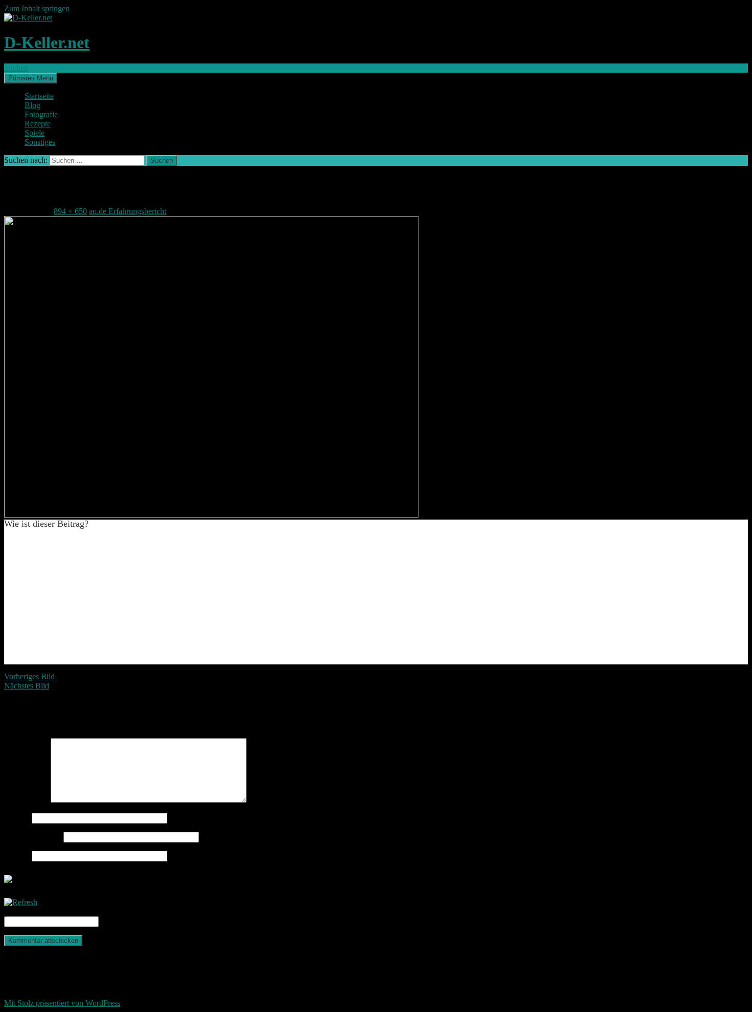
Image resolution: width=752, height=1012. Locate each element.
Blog (32, 105)
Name (17, 817)
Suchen (16, 67)
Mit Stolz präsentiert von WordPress (62, 1003)
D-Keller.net (47, 42)
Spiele (35, 132)
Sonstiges (40, 142)
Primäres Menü (30, 78)
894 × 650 (70, 211)
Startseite (39, 96)
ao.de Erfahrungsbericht (127, 211)
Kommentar (26, 799)
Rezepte (38, 123)
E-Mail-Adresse (32, 836)
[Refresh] (20, 902)
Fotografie (41, 114)
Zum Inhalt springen (37, 8)
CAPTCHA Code (130, 921)
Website (17, 855)
